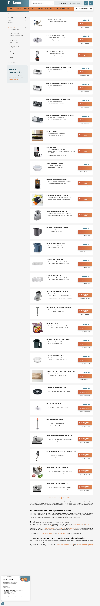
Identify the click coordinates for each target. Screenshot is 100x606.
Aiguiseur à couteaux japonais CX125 (58, 99)
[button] (63, 3)
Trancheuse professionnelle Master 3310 (59, 435)
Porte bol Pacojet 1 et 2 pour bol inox (58, 339)
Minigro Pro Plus (51, 131)
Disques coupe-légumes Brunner (57, 195)
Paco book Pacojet (52, 323)
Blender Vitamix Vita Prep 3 (55, 51)
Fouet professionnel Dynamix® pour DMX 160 (61, 451)
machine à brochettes (63, 533)
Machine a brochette (14, 38)
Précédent (52, 497)
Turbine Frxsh (13, 53)
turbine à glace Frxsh (50, 528)
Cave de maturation (13, 25)
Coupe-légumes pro (14, 33)
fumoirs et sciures (40, 545)
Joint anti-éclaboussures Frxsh (56, 387)
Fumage (10, 20)
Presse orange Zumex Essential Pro (57, 179)
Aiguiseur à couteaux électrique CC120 (58, 67)
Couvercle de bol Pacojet (54, 163)
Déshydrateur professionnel (16, 35)
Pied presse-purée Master (54, 419)
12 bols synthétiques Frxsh (54, 259)
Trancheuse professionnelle (16, 50)
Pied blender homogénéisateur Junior (58, 307)
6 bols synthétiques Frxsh (54, 275)
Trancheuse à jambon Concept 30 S (57, 467)
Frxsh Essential (51, 147)
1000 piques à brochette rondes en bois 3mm (61, 371)
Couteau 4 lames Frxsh (53, 19)
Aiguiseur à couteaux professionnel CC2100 (60, 115)
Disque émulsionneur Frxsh (55, 35)
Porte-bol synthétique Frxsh (55, 243)
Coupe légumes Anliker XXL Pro (56, 211)
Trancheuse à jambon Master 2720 (57, 483)
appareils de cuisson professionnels (65, 544)
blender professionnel (78, 524)
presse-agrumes (61, 528)
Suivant (70, 497)
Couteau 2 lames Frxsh (53, 403)
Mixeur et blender (14, 40)
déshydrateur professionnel (45, 525)
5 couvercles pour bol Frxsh (55, 355)
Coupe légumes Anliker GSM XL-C (57, 291)
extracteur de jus (73, 528)
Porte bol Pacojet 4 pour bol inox (57, 227)
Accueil (10, 17)
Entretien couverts (12, 62)
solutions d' (85, 544)
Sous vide (10, 22)
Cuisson (10, 59)
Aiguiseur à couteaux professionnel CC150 (60, 83)
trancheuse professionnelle (48, 533)
